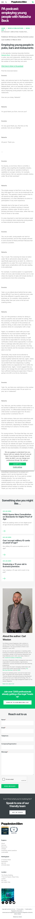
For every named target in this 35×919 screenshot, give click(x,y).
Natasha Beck (5, 55)
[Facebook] (6, 902)
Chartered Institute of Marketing (13, 657)
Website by (15, 916)
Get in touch (17, 812)
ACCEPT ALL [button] (17, 464)
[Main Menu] (2, 2)
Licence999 (4, 852)
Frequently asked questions (9, 850)
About (3, 843)
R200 (19, 670)
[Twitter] (3, 902)
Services (3, 845)
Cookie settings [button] (17, 467)
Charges (3, 848)
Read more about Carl (8, 683)
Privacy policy (20, 909)
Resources (4, 847)
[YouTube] (14, 902)
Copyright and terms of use (8, 909)
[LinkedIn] (10, 902)
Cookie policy (28, 909)
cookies (12, 452)
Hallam (20, 916)
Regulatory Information (16, 911)
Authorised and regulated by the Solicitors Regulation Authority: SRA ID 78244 (17, 913)
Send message (10, 786)
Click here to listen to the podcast (12, 66)
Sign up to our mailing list (17, 702)
